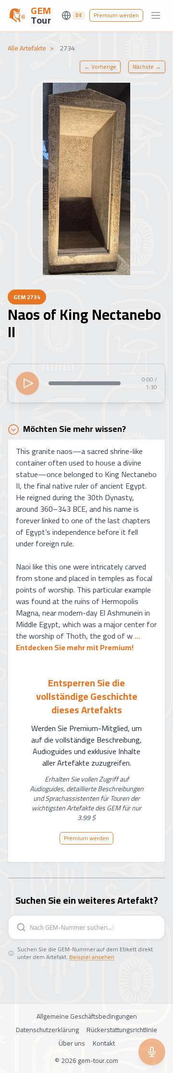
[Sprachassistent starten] (151, 1051)
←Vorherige (100, 66)
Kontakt (104, 1043)
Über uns (72, 1043)
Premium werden (116, 15)
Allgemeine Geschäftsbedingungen (87, 1016)
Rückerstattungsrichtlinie (121, 1030)
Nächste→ (147, 66)
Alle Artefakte (27, 48)
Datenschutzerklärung (47, 1030)
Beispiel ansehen (91, 956)
